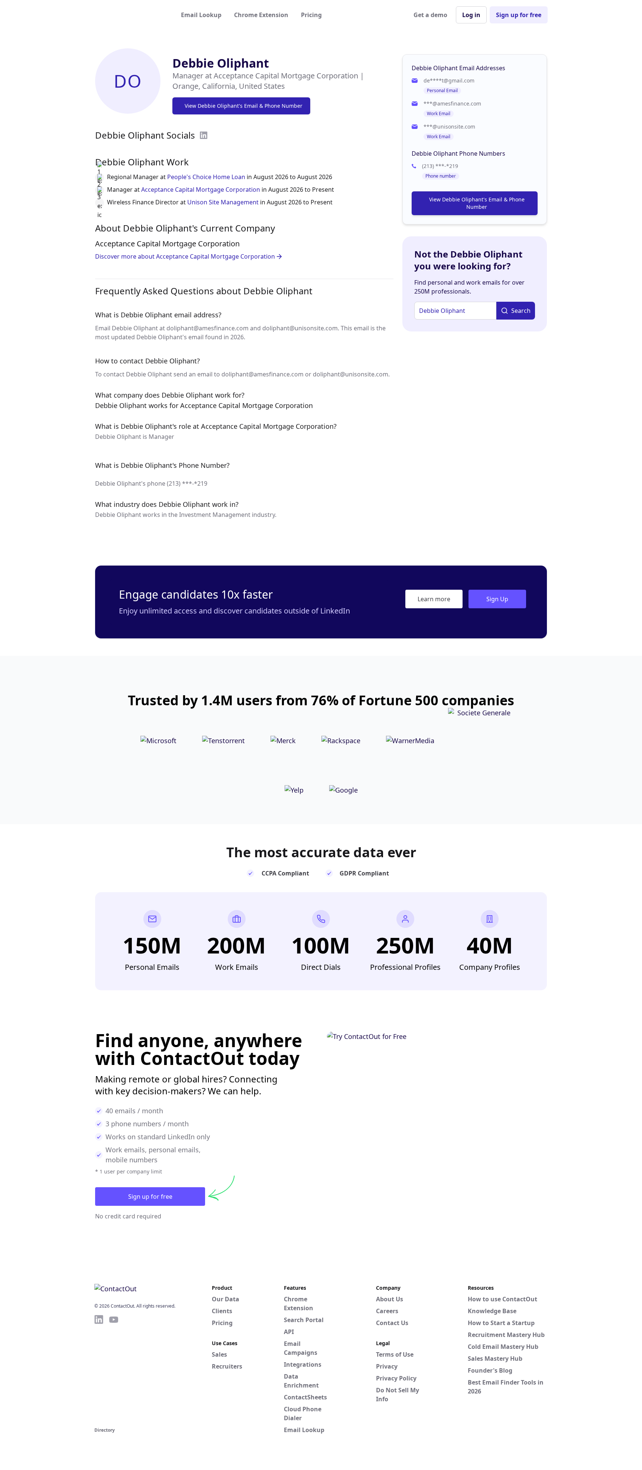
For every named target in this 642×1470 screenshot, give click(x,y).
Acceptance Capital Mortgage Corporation (200, 189)
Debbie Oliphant (220, 63)
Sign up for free (518, 15)
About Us (389, 1299)
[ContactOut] (130, 14)
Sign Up (497, 599)
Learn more (434, 599)
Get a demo (430, 15)
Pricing (311, 15)
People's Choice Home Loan (206, 177)
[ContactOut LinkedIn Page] (98, 1369)
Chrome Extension (261, 15)
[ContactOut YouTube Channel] (113, 1369)
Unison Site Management (223, 202)
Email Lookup (201, 15)
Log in (471, 15)
